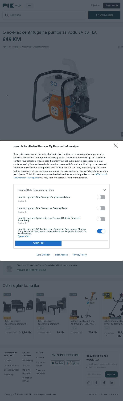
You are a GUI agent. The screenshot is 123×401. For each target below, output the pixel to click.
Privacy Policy (80, 254)
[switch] (101, 197)
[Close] (117, 147)
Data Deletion (43, 254)
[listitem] (61, 190)
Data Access (61, 254)
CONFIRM (38, 243)
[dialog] (61, 200)
